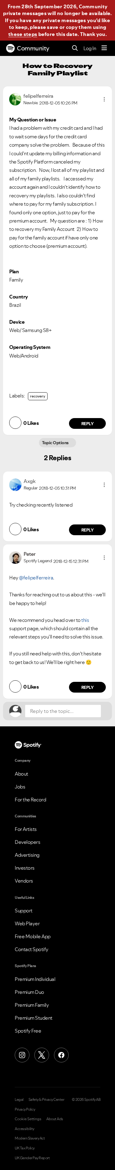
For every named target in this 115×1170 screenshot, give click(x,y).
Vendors (24, 880)
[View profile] (15, 98)
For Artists (26, 829)
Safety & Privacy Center (46, 1099)
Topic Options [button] (56, 443)
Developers (27, 842)
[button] (104, 99)
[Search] (75, 48)
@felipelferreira (36, 577)
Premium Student (33, 1017)
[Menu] (104, 48)
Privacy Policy (25, 1109)
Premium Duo (29, 992)
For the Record (30, 799)
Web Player (27, 923)
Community (33, 48)
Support (24, 910)
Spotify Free (28, 1030)
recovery (37, 396)
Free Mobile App (33, 936)
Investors (25, 867)
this (85, 620)
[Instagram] (22, 1055)
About (21, 773)
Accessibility (24, 1128)
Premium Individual (35, 979)
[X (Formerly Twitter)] (41, 1055)
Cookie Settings (28, 1119)
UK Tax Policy (25, 1148)
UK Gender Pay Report (32, 1158)
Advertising (27, 855)
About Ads (54, 1119)
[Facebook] (61, 1055)
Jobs (20, 786)
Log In (89, 48)
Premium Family (32, 1005)
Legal (19, 1099)
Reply (87, 424)
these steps (22, 34)
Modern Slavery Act (30, 1138)
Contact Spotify (31, 949)
